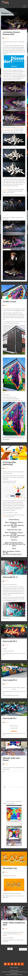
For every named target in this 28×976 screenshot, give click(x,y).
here (19, 436)
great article (6, 189)
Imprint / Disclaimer (14, 967)
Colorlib (11, 974)
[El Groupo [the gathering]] (14, 453)
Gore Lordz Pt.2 (10, 680)
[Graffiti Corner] (14, 292)
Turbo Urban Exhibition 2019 (14, 923)
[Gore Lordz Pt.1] (14, 709)
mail (23, 437)
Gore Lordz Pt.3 (10, 641)
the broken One (10, 868)
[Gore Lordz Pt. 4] (14, 568)
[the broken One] (14, 859)
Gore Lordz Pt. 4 (10, 577)
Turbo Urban (19, 933)
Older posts (22, 949)
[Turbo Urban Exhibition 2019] (14, 913)
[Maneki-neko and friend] (14, 748)
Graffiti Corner (9, 301)
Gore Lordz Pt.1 (10, 718)
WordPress (20, 974)
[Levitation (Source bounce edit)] (14, 23)
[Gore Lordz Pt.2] (14, 671)
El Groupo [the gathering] (9, 463)
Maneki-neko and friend (11, 759)
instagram (5, 516)
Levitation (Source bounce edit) (11, 33)
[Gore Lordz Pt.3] (14, 632)
